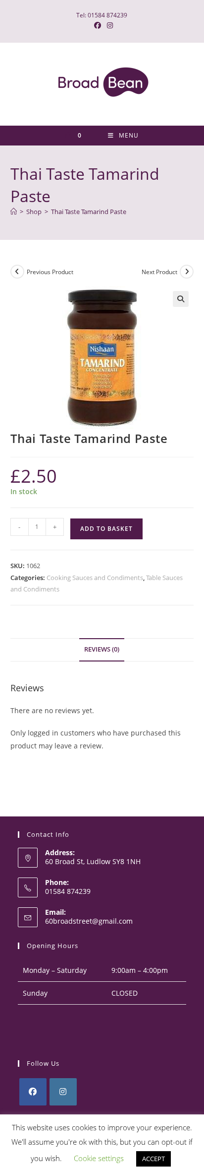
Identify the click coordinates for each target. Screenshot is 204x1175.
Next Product (159, 272)
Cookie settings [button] (99, 1158)
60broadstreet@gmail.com (89, 921)
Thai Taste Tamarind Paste (88, 211)
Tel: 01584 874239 (101, 15)
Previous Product (50, 272)
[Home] (13, 211)
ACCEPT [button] (153, 1158)
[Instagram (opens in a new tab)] (108, 25)
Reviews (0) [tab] (101, 649)
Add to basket (106, 528)
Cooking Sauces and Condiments (95, 577)
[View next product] (187, 272)
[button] (181, 299)
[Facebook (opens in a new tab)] (97, 25)
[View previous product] (17, 272)
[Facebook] (33, 1091)
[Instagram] (63, 1091)
